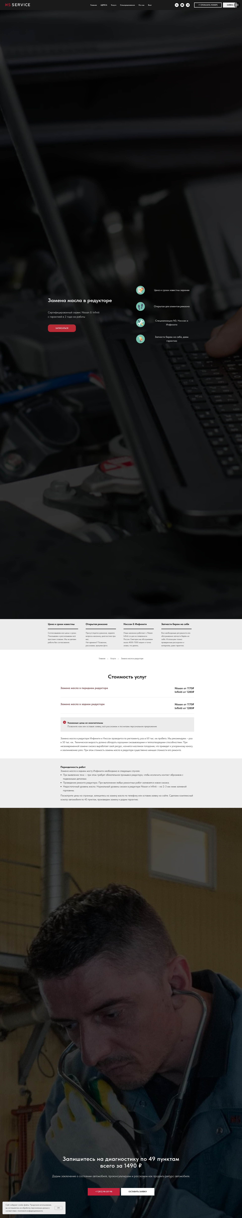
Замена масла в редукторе (132, 658)
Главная (93, 5)
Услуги (113, 5)
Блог (150, 5)
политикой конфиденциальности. (30, 1211)
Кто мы (141, 5)
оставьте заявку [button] (93, 726)
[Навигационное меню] (237, 5)
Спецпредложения (127, 5)
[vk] (177, 5)
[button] (208, 5)
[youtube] (182, 5)
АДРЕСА (104, 5)
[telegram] (188, 5)
